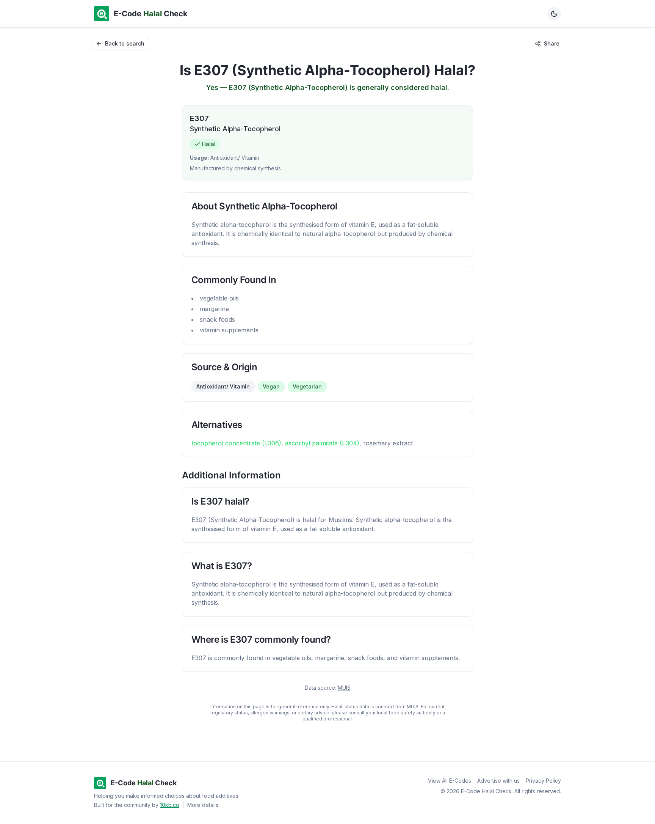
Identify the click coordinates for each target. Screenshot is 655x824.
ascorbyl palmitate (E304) (322, 443)
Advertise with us (498, 780)
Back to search (124, 43)
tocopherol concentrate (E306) (236, 443)
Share (551, 43)
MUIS (344, 687)
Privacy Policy (543, 780)
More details (202, 805)
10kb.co (169, 805)
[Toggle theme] (554, 13)
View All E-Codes (449, 780)
